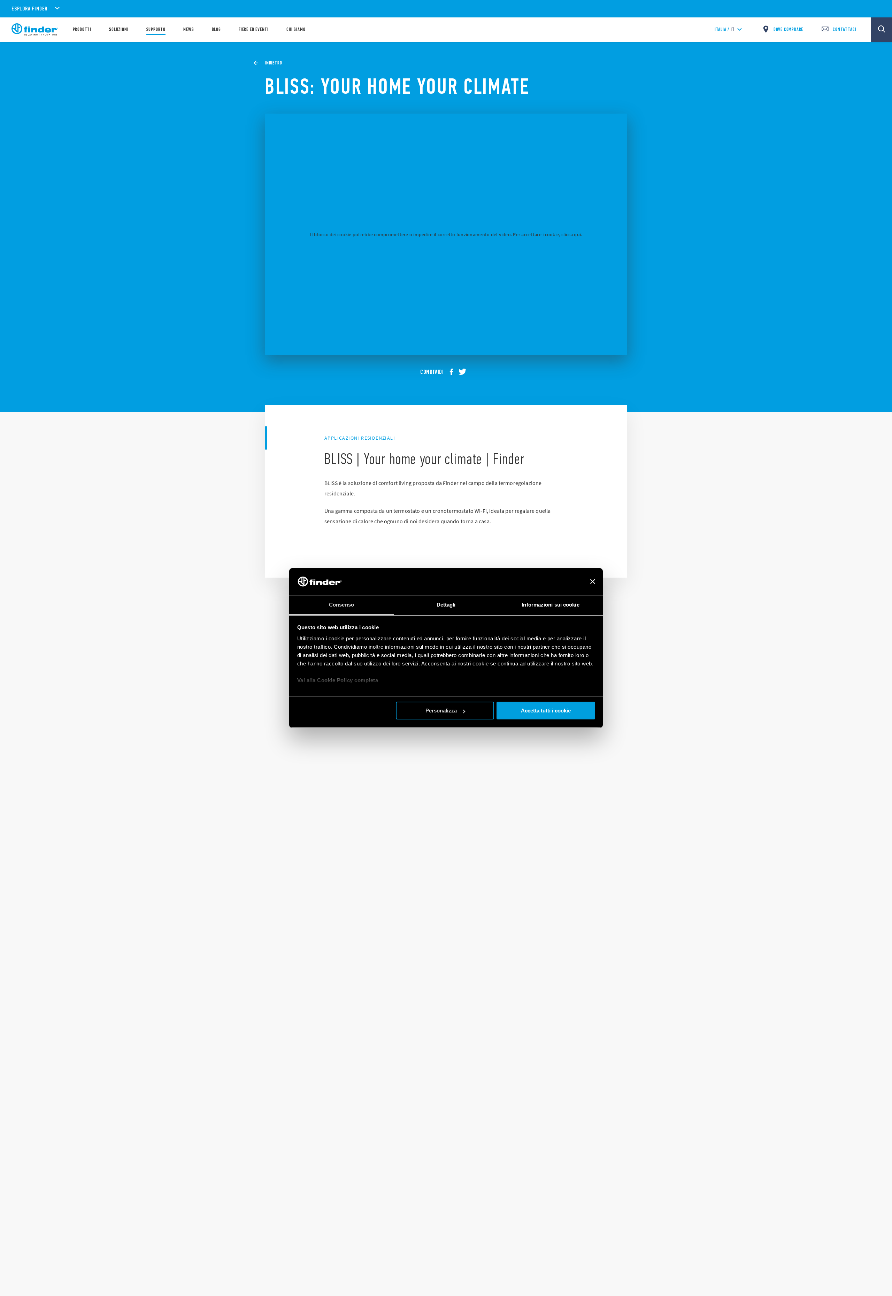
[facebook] (454, 371)
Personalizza (441, 710)
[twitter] (465, 371)
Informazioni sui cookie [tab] (550, 605)
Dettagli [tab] (446, 605)
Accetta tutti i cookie (546, 710)
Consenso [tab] (341, 605)
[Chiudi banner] (592, 581)
